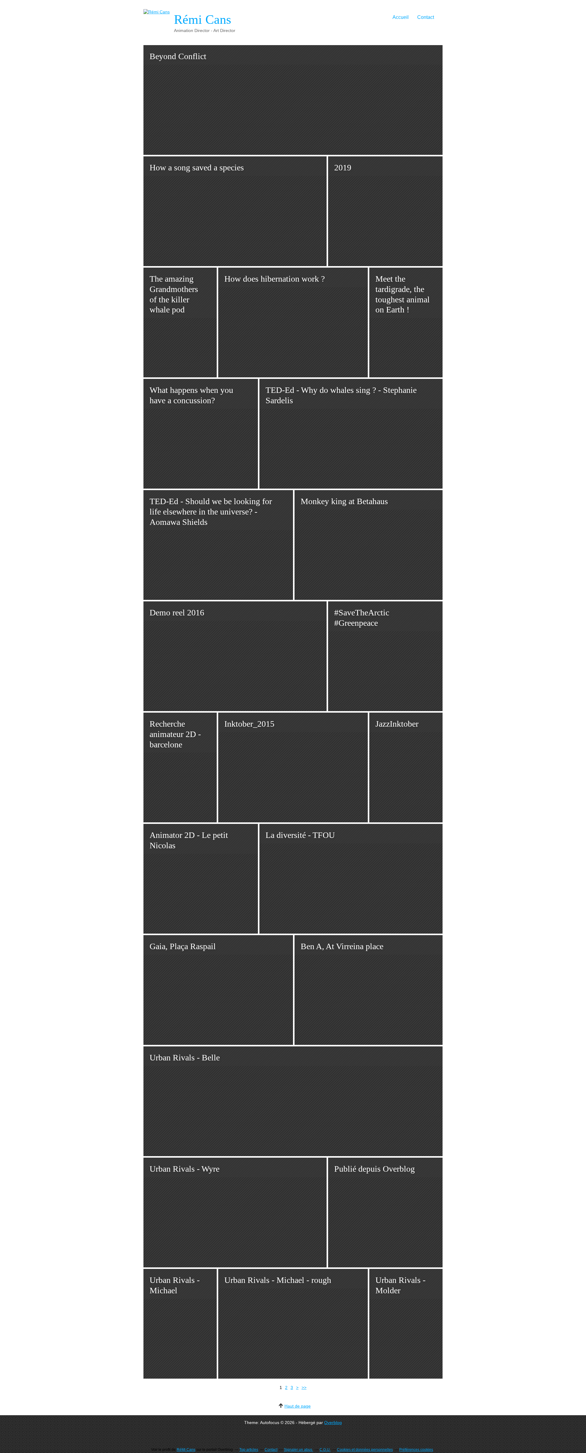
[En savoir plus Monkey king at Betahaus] (369, 545)
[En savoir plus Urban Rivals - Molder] (406, 1324)
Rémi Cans (202, 19)
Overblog (333, 1422)
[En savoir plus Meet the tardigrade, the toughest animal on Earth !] (406, 322)
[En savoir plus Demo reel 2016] (235, 656)
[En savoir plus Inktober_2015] (293, 767)
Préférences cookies (416, 1450)
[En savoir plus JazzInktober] (406, 767)
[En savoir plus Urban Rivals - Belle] (293, 1101)
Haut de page (297, 1406)
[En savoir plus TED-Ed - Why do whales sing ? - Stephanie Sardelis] (351, 434)
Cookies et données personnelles (365, 1450)
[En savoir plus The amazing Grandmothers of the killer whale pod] (180, 322)
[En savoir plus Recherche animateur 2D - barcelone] (180, 767)
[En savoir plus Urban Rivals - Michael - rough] (293, 1324)
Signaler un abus (298, 1450)
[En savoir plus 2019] (385, 211)
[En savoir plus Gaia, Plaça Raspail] (218, 990)
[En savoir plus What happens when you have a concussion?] (200, 434)
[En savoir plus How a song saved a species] (235, 211)
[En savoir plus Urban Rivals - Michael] (180, 1324)
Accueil (400, 17)
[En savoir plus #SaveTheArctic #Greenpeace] (385, 656)
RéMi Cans (186, 1450)
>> (304, 1387)
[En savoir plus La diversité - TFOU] (351, 879)
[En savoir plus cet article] (385, 1212)
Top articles (248, 1450)
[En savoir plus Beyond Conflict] (293, 100)
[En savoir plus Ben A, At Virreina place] (369, 990)
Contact (425, 17)
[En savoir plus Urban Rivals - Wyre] (235, 1212)
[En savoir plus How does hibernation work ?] (293, 322)
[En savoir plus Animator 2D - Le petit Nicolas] (200, 879)
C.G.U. (325, 1450)
